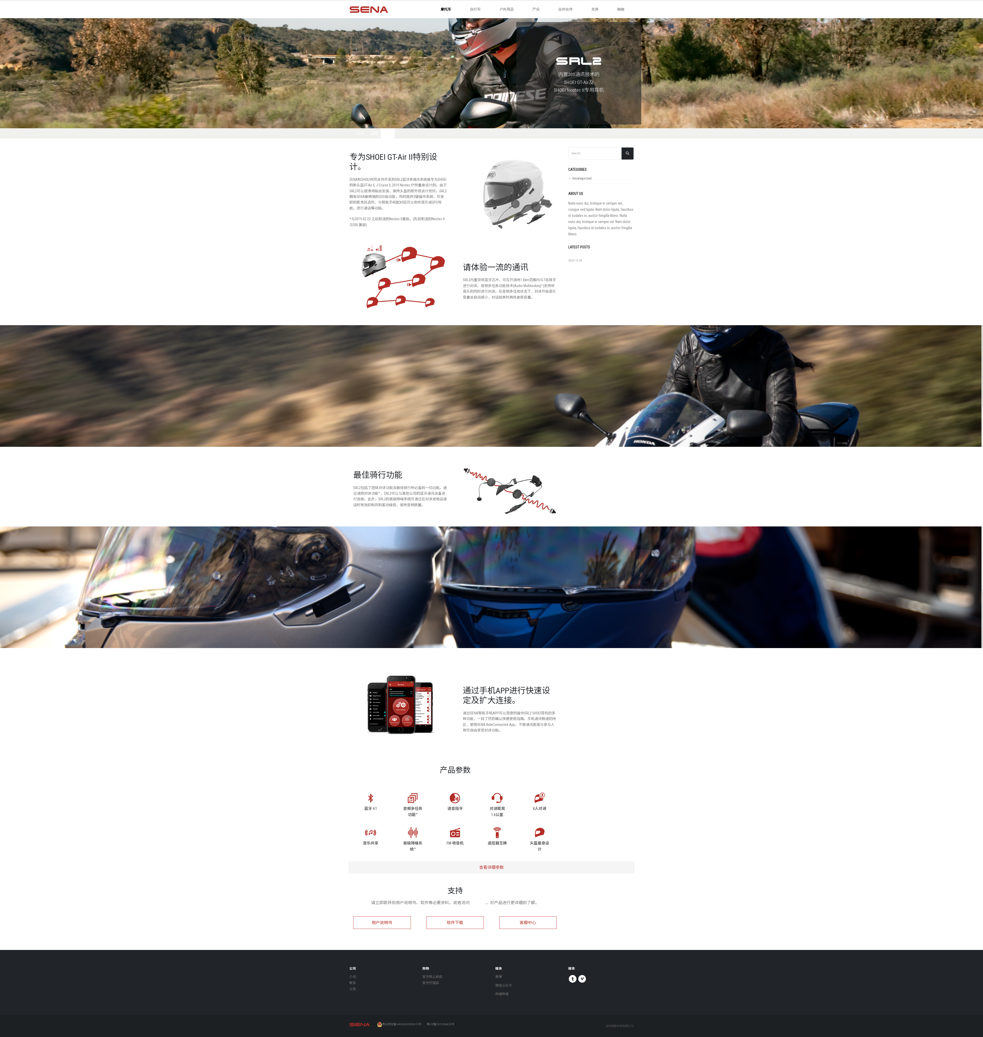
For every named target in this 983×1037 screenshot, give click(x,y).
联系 (352, 983)
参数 (374, 133)
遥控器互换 (497, 843)
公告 (352, 989)
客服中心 (477, 902)
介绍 (360, 133)
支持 (595, 9)
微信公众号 (503, 985)
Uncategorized (582, 178)
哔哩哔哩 (502, 994)
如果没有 (575, 256)
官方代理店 (430, 983)
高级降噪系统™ (412, 846)
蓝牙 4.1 (370, 808)
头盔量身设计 (539, 846)
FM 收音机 (455, 843)
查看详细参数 (491, 867)
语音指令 (455, 808)
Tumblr (572, 979)
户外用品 (506, 9)
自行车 (475, 9)
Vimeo (582, 979)
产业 (536, 9)
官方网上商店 (432, 977)
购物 (620, 9)
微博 (498, 977)
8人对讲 (539, 808)
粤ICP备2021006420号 (440, 1024)
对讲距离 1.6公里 (497, 811)
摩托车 (446, 9)
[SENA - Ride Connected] (368, 9)
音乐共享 (370, 843)
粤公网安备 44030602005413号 (401, 1024)
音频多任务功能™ (412, 811)
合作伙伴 (565, 9)
